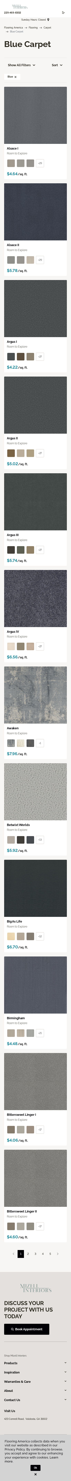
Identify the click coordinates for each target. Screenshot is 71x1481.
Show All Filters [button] (19, 65)
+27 (40, 356)
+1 (40, 743)
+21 (40, 1033)
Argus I (12, 341)
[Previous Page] (13, 1254)
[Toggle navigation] (63, 12)
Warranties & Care (17, 1381)
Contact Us (12, 1400)
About (8, 1391)
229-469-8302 (12, 12)
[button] (15, 76)
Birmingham (16, 1018)
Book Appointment (28, 1329)
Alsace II (13, 245)
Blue (10, 76)
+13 (40, 839)
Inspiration (12, 1372)
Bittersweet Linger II (22, 1211)
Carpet (47, 27)
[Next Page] (57, 1254)
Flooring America (13, 27)
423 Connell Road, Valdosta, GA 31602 (25, 1419)
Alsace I (12, 148)
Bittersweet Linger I (21, 1114)
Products (10, 1363)
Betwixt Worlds (18, 825)
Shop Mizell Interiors (15, 1355)
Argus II (12, 438)
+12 (40, 936)
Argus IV (13, 631)
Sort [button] (55, 65)
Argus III (12, 535)
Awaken (13, 728)
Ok (35, 1467)
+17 (40, 1129)
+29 (40, 163)
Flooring (33, 27)
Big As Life (14, 921)
